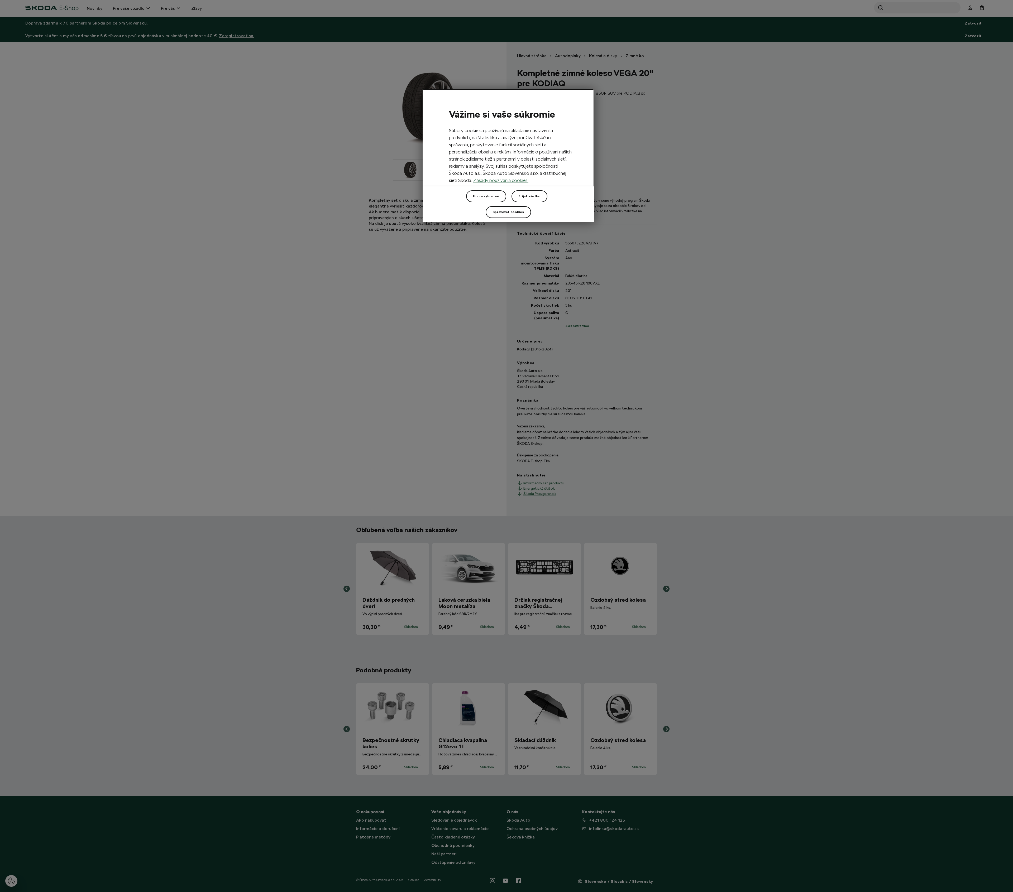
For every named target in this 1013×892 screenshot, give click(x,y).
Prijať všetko (529, 196)
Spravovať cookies (508, 212)
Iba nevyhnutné (486, 196)
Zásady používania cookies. (500, 180)
